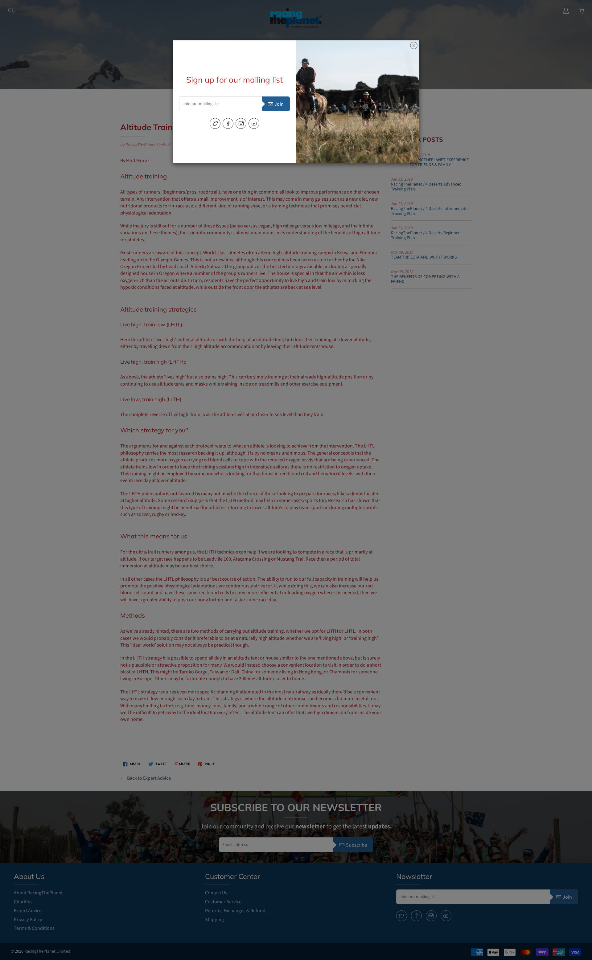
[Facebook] (228, 123)
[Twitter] (215, 123)
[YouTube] (254, 123)
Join (279, 104)
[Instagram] (241, 123)
